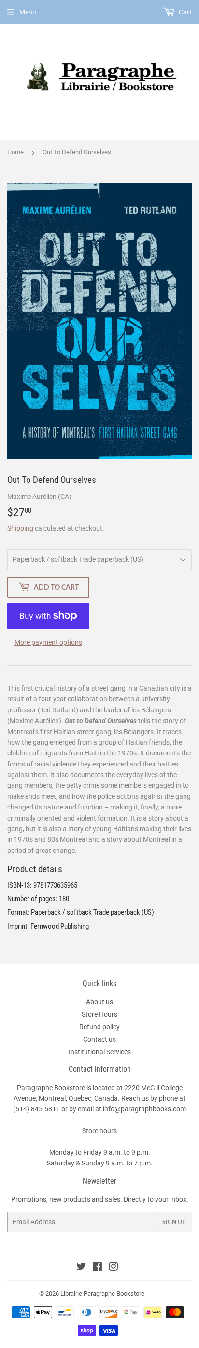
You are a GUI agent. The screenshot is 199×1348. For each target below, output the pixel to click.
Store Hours (99, 1014)
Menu (27, 12)
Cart (184, 12)
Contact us (99, 1039)
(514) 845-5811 (36, 1109)
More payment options (48, 642)
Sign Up (173, 1222)
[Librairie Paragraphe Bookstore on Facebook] (97, 1268)
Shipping (20, 528)
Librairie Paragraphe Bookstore (102, 1293)
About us (99, 1002)
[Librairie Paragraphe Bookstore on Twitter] (81, 1268)
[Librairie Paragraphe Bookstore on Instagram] (113, 1268)
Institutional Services (100, 1052)
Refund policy (99, 1027)
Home (15, 152)
